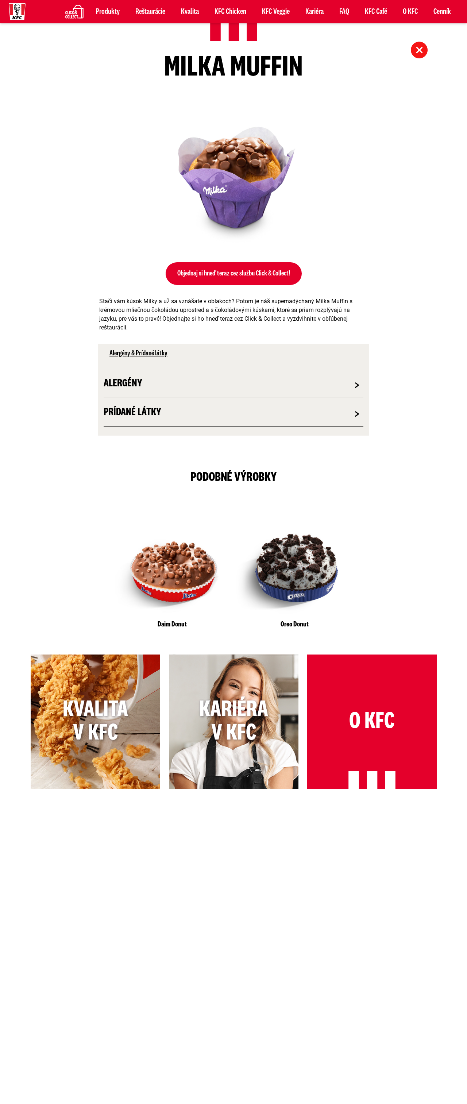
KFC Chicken (230, 12)
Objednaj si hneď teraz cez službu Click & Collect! (233, 273)
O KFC (410, 12)
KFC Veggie (276, 12)
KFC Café (376, 12)
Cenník (442, 12)
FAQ (344, 12)
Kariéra (314, 12)
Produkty (108, 12)
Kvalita (190, 12)
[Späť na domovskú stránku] (17, 11)
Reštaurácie (150, 12)
